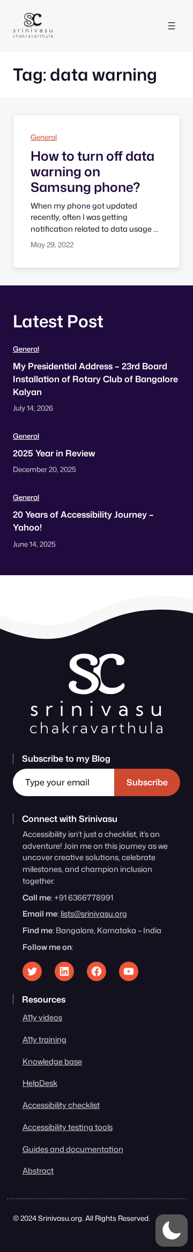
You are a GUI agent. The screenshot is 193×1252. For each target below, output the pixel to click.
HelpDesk (40, 1083)
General (44, 137)
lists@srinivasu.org (94, 913)
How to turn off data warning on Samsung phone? (92, 171)
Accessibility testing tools (68, 1127)
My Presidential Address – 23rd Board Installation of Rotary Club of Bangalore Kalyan (95, 379)
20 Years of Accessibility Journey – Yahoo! (83, 520)
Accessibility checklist (61, 1105)
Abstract (38, 1170)
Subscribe (147, 782)
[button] (171, 1230)
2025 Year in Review (54, 453)
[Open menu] (171, 25)
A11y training (44, 1039)
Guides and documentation (73, 1149)
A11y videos (42, 1017)
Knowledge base (52, 1061)
